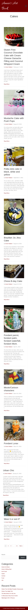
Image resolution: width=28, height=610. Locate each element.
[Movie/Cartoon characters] (14, 377)
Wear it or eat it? (12, 519)
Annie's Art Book (6, 567)
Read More (6, 84)
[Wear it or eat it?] (14, 508)
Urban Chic (8, 470)
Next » (21, 545)
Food (3, 578)
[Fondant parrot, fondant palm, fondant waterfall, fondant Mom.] (14, 318)
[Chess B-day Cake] (14, 271)
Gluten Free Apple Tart (7, 591)
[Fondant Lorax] (14, 428)
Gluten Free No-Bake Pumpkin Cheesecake (12, 589)
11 (17, 545)
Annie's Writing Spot (6, 569)
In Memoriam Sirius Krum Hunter (10, 595)
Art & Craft (4, 571)
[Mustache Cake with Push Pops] (14, 102)
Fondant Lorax (11, 443)
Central (3, 575)
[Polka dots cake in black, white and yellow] (14, 156)
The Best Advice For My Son (9, 593)
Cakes (3, 573)
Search (3, 554)
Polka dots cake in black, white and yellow (13, 172)
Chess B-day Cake (13, 281)
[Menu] (26, 6)
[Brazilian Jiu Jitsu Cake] (14, 216)
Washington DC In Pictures (8, 598)
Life (2, 580)
